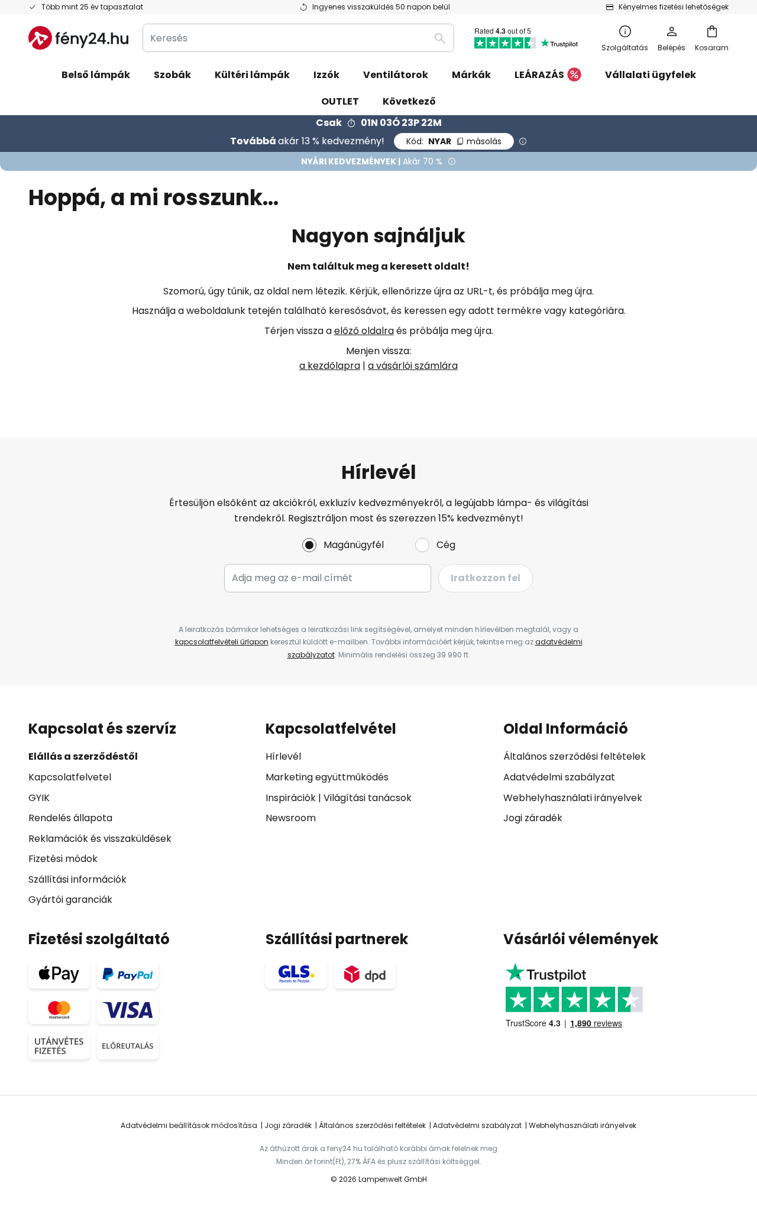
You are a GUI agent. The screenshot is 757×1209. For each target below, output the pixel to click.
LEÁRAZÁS (539, 75)
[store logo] (78, 38)
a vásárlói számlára (413, 365)
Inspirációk (291, 798)
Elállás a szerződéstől (83, 756)
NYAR (454, 141)
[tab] (141, 814)
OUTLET (340, 101)
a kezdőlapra (329, 365)
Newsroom (291, 818)
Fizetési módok (63, 859)
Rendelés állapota (70, 818)
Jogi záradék (532, 818)
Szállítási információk (77, 879)
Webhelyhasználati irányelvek (572, 798)
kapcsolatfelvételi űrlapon (221, 642)
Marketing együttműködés (327, 777)
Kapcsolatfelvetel (69, 777)
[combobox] (298, 37)
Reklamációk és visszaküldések (100, 838)
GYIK (39, 798)
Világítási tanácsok (367, 798)
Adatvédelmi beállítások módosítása (189, 1125)
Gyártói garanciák (70, 899)
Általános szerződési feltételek (574, 756)
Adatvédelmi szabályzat (559, 777)
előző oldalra (364, 331)
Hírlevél (283, 756)
